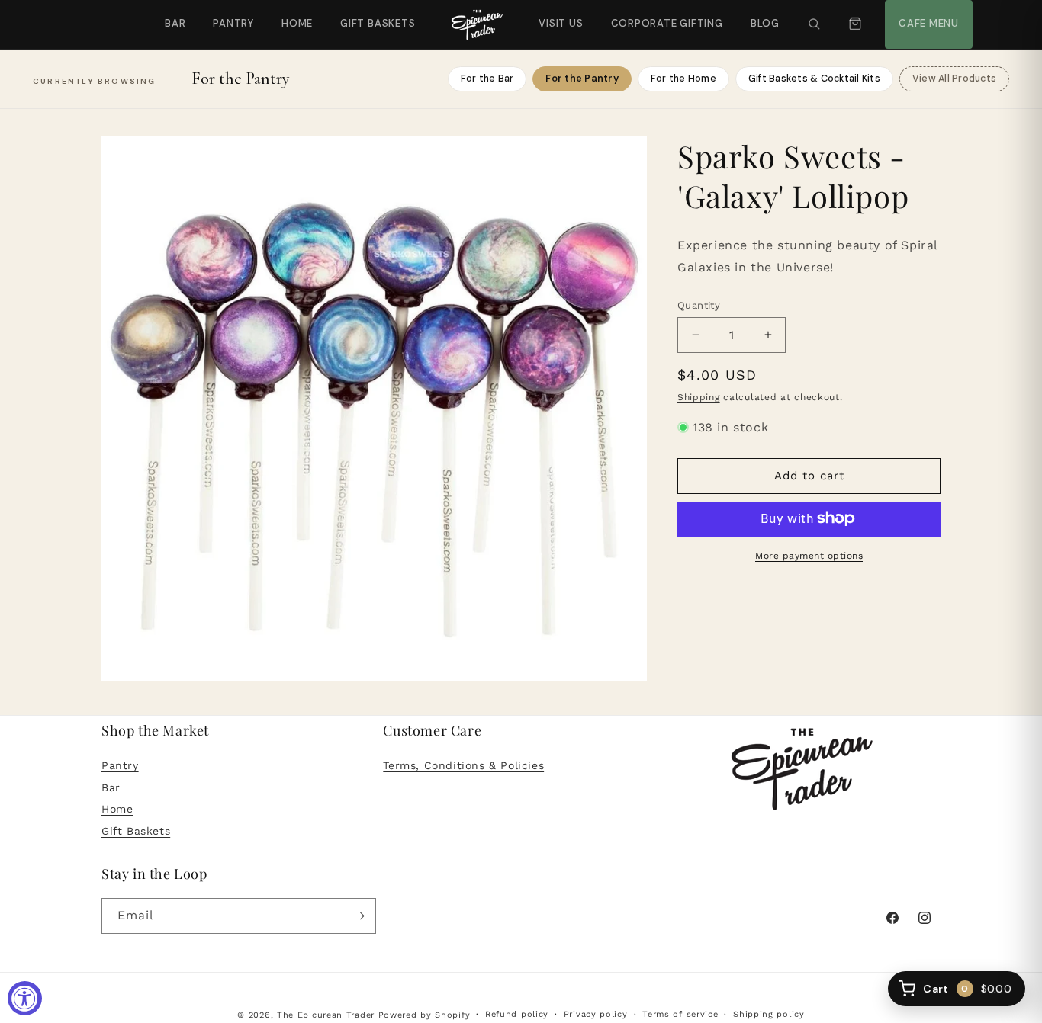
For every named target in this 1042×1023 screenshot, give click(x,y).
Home (297, 23)
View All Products (954, 78)
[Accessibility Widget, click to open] (25, 998)
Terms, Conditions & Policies (463, 765)
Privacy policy (596, 1014)
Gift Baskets (377, 23)
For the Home (683, 78)
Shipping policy (769, 1014)
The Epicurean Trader (326, 1015)
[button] (814, 24)
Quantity (698, 304)
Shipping (698, 397)
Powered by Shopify (424, 1015)
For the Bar (487, 78)
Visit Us (559, 15)
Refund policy (516, 1014)
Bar (175, 23)
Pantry (233, 23)
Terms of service (680, 1014)
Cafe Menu (927, 15)
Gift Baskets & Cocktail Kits (814, 78)
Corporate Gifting (660, 15)
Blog (765, 23)
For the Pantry (582, 78)
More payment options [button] (809, 555)
